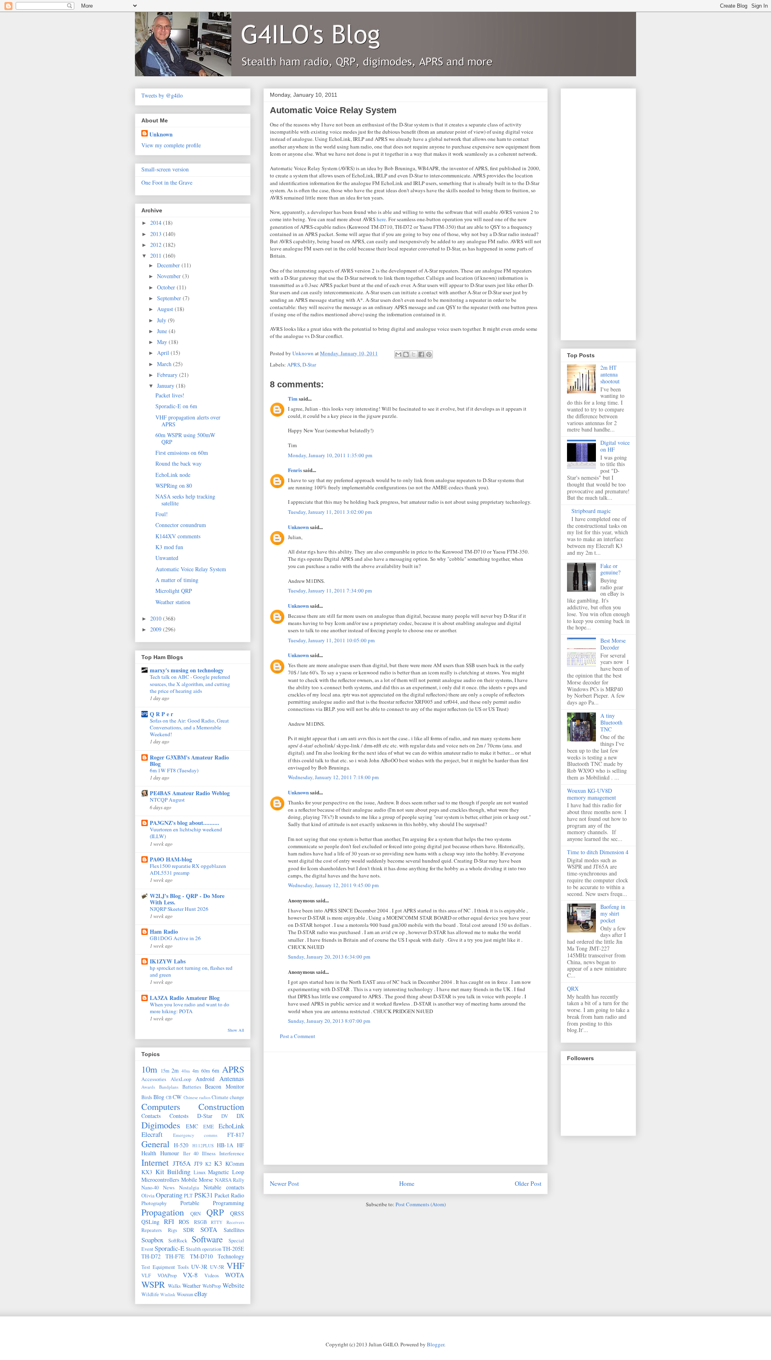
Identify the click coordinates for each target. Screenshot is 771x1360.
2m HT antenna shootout (610, 374)
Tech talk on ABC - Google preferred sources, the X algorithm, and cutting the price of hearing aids (190, 683)
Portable (189, 1203)
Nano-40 (150, 1187)
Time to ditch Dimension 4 (597, 852)
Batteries (191, 1086)
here (381, 219)
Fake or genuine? (610, 569)
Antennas (231, 1078)
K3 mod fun (169, 547)
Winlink (167, 1294)
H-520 (181, 1145)
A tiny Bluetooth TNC (611, 722)
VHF (235, 1265)
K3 (218, 1163)
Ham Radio (164, 931)
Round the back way (178, 463)
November (169, 276)
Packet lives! (169, 395)
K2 (208, 1163)
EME (208, 1126)
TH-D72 (151, 1256)
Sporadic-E (169, 1248)
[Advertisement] (405, 1108)
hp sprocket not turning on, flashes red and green (191, 971)
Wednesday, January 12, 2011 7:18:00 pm (333, 777)
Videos (211, 1275)
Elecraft (152, 1134)
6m (215, 1070)
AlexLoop (181, 1079)
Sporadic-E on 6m (176, 406)
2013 (156, 234)
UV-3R (199, 1266)
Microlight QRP (173, 590)
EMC (192, 1126)
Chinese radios (197, 1097)
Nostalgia (189, 1187)
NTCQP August (167, 799)
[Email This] (398, 354)
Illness (209, 1153)
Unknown (298, 527)
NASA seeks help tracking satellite (185, 500)
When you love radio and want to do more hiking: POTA (189, 1008)
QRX (573, 988)
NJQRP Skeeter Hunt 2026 (179, 908)
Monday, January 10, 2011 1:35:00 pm (330, 455)
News (169, 1187)
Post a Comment (297, 1036)
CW (177, 1097)
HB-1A (225, 1145)
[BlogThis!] (406, 354)
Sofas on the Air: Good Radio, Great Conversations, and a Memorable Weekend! (189, 727)
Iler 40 (191, 1153)
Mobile (189, 1179)
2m (175, 1070)
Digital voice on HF (615, 446)
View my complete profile (171, 145)
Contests (178, 1116)
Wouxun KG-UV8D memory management (591, 794)
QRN (195, 1213)
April (164, 352)
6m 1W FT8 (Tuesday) (174, 770)
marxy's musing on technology (187, 670)
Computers (160, 1106)
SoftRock (177, 1240)
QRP (215, 1212)
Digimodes (160, 1125)
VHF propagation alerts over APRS (187, 420)
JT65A (182, 1163)
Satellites (234, 1230)
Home (406, 1183)
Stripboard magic (591, 511)
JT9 (198, 1163)
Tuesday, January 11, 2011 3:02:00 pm (330, 511)
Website (233, 1285)
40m (186, 1071)
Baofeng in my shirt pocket (612, 913)
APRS (293, 364)
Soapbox (152, 1239)
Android (205, 1079)
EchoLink (231, 1125)
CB (168, 1097)
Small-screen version (165, 169)
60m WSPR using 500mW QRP (185, 438)
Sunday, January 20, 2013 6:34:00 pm (329, 956)
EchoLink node (172, 474)
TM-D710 (201, 1256)
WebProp (211, 1286)
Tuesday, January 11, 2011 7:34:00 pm (330, 590)
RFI (169, 1221)
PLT (188, 1195)
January (166, 385)
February (168, 375)
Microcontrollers (160, 1179)
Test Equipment (158, 1267)
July (162, 320)
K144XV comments (177, 536)
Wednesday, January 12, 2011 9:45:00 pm (333, 885)
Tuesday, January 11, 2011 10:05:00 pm (331, 640)
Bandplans (168, 1087)
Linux (200, 1172)
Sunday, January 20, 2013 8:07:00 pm (329, 1020)
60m (205, 1070)
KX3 (146, 1172)
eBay (200, 1293)
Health (148, 1153)
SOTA (208, 1229)
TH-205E (233, 1248)
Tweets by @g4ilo (162, 95)
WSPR (153, 1284)
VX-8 (190, 1274)
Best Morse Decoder (613, 644)
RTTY (216, 1222)
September (170, 298)
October (167, 287)
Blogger (435, 1344)
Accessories (153, 1079)
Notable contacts (224, 1187)
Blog (158, 1097)
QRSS (237, 1213)
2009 (156, 629)
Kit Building (173, 1171)
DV (224, 1116)
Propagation (162, 1212)
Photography (154, 1203)
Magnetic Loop (226, 1172)
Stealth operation (203, 1249)
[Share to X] (414, 354)
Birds (146, 1097)
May (163, 342)
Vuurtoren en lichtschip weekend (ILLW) (186, 833)
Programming (228, 1203)
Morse (206, 1179)
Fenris (295, 470)
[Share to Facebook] (421, 354)
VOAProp (167, 1275)
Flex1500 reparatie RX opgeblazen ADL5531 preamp (188, 869)
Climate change (228, 1097)
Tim (293, 398)
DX (240, 1116)
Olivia (148, 1195)
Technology (231, 1256)
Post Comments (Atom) (421, 1204)
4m (195, 1070)
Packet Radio (229, 1195)
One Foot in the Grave (166, 182)
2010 (156, 618)
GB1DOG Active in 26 (175, 938)
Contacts (151, 1116)
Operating (169, 1194)
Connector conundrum (180, 525)
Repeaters (151, 1230)
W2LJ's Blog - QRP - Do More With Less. (187, 899)
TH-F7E (175, 1256)
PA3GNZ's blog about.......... (184, 822)
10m (149, 1069)
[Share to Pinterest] (429, 354)
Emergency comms (195, 1135)
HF (240, 1145)
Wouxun (185, 1294)
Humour (169, 1153)
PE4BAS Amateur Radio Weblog (190, 793)
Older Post (528, 1183)
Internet (155, 1162)
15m (165, 1070)
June (163, 331)
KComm (234, 1163)
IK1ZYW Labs (168, 961)
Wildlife (150, 1294)
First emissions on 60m (181, 452)
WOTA (234, 1274)
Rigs (172, 1230)
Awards (148, 1087)
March (165, 364)
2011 (156, 255)
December (169, 265)
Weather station (172, 602)
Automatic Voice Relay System (190, 569)
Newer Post (284, 1183)
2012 (156, 244)
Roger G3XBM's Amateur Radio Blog (189, 760)
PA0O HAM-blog (171, 859)
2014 (156, 222)
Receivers (235, 1222)
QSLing (150, 1222)
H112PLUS (203, 1145)
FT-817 (235, 1134)
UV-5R (217, 1267)
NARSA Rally (230, 1180)
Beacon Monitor (224, 1086)
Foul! (161, 514)
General (155, 1144)
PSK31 (203, 1194)
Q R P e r (161, 714)
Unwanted (166, 558)
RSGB (200, 1222)
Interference (231, 1153)
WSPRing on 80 (173, 485)
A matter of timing (176, 580)
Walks (174, 1286)
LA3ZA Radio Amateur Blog (185, 998)
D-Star (309, 364)
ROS (184, 1222)
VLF (146, 1275)
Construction (221, 1106)
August (166, 309)
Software (207, 1239)
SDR (188, 1230)
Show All (236, 1030)
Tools (183, 1267)
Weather (191, 1285)
